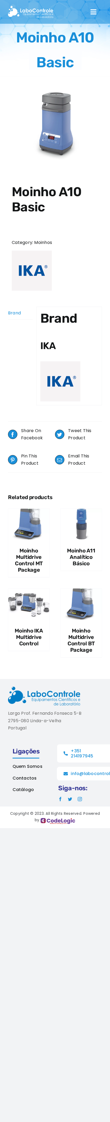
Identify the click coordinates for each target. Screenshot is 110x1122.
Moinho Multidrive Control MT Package (29, 560)
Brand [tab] (14, 313)
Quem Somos (27, 766)
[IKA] (32, 271)
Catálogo (23, 790)
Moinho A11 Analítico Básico (81, 557)
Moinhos (43, 242)
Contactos (25, 778)
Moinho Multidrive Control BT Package (81, 640)
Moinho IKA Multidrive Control (29, 637)
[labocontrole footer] (44, 689)
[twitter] (70, 799)
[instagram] (80, 799)
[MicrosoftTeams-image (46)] (30, 8)
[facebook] (60, 799)
